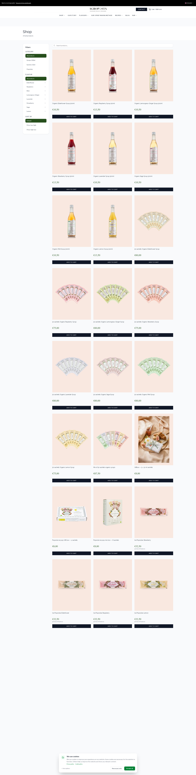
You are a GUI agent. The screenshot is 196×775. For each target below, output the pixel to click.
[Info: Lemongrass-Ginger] (45, 95)
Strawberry (30, 103)
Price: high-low (31, 129)
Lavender (30, 99)
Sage (28, 107)
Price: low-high (31, 125)
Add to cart (72, 116)
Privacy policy (70, 764)
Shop (61, 15)
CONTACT (141, 9)
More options (66, 768)
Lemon (29, 111)
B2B (133, 15)
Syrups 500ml (31, 60)
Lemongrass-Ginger (33, 95)
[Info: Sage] (45, 107)
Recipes (118, 15)
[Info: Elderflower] (45, 82)
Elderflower (30, 83)
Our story (72, 15)
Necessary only (117, 768)
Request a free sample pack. (23, 3)
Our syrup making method (101, 15)
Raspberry (30, 87)
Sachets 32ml (31, 65)
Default (29, 121)
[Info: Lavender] (45, 99)
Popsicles (30, 69)
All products (30, 56)
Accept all (129, 768)
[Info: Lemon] (45, 111)
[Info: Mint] (45, 91)
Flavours (83, 15)
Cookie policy (78, 764)
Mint (28, 91)
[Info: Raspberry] (45, 86)
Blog (128, 15)
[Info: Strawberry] (45, 103)
